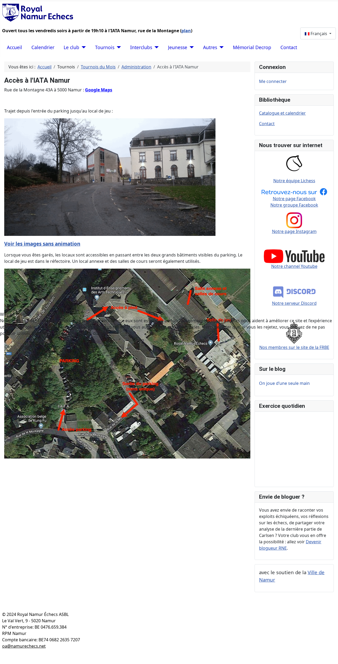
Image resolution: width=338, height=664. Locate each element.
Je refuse (29, 347)
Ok (7, 347)
